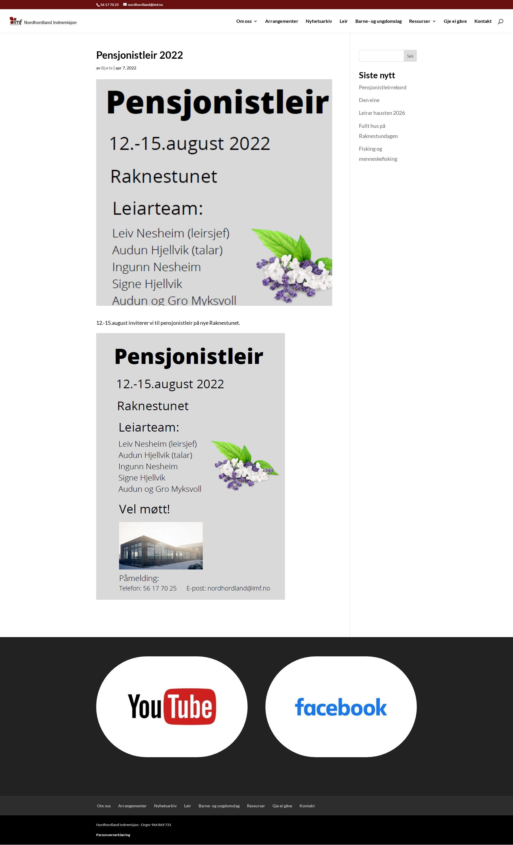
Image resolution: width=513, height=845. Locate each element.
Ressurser (419, 21)
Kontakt (483, 21)
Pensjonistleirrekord (382, 87)
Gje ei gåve (455, 21)
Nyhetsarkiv (319, 21)
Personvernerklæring (113, 835)
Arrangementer (281, 21)
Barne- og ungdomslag (378, 21)
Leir (344, 21)
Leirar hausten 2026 (382, 112)
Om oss (243, 21)
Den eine (369, 100)
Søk (410, 55)
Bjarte (107, 67)
